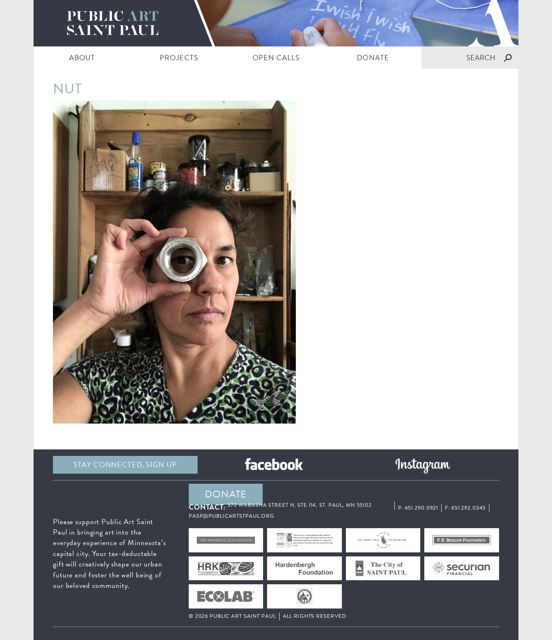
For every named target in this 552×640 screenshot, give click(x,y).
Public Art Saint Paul (276, 23)
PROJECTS (179, 57)
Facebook (274, 465)
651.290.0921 (421, 508)
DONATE (373, 57)
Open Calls (276, 57)
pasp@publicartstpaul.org (231, 516)
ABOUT (82, 57)
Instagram (422, 465)
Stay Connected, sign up (125, 464)
